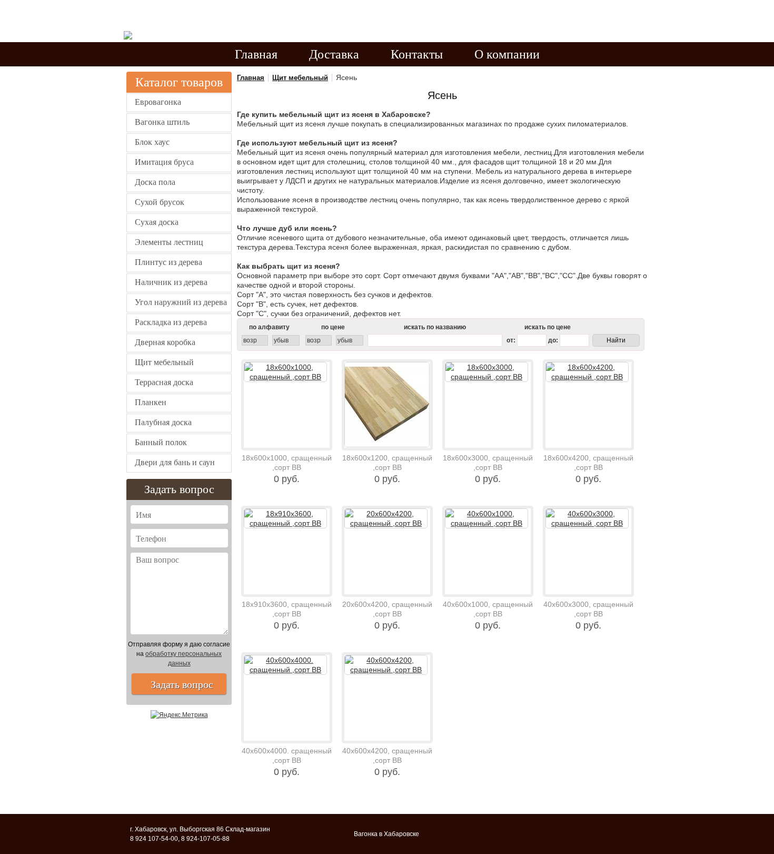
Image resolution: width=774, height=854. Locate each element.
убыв (281, 340)
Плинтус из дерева (168, 262)
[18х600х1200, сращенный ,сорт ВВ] (387, 404)
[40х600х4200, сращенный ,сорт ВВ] (387, 697)
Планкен (150, 402)
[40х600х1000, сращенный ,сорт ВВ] (487, 551)
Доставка (334, 54)
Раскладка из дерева (171, 322)
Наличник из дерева (171, 282)
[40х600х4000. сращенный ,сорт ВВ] (286, 697)
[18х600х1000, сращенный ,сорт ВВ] (286, 404)
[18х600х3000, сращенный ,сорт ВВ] (487, 404)
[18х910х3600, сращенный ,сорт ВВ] (286, 551)
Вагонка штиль (162, 121)
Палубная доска (163, 422)
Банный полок (161, 442)
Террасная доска (164, 382)
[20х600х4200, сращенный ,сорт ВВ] (387, 551)
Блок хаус (152, 142)
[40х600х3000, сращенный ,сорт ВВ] (588, 551)
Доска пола (155, 182)
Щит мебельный (164, 362)
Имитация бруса (164, 162)
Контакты (417, 54)
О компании (507, 54)
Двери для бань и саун (175, 462)
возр (250, 340)
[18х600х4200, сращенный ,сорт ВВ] (588, 404)
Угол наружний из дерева (181, 302)
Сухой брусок (159, 202)
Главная (256, 54)
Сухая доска (156, 222)
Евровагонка (158, 101)
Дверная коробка (165, 342)
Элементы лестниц (169, 242)
